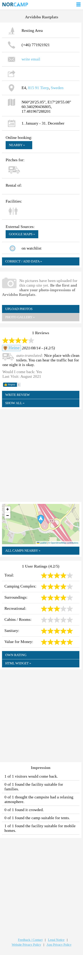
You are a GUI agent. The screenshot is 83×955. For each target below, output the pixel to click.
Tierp (44, 87)
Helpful (9, 384)
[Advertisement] (41, 455)
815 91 (33, 87)
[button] (40, 519)
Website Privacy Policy (26, 944)
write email (31, 59)
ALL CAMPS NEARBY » (22, 550)
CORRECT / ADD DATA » (23, 261)
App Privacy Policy (59, 944)
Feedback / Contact (30, 939)
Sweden (57, 87)
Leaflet (43, 542)
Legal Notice (56, 939)
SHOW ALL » (15, 403)
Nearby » (17, 145)
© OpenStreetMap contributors (63, 542)
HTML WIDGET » (18, 663)
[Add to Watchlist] (12, 248)
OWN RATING (15, 655)
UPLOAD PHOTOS (18, 309)
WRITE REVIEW (17, 395)
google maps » (22, 234)
